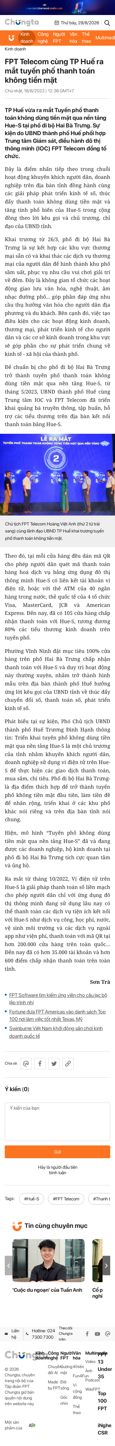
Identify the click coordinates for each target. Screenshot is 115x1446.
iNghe (104, 1425)
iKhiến (78, 1366)
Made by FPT (54, 1385)
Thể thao (86, 37)
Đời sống (64, 1385)
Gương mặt (66, 1369)
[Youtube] (97, 1334)
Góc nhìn (64, 1400)
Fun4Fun (79, 1375)
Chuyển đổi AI (54, 1369)
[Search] (107, 23)
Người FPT (59, 37)
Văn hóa (73, 37)
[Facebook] (87, 1334)
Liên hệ (15, 1334)
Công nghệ (43, 37)
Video (90, 1361)
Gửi (57, 1151)
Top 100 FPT (102, 1400)
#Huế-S (31, 1198)
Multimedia (91, 1353)
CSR (103, 1433)
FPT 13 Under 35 (105, 1365)
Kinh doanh (26, 37)
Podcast (91, 1380)
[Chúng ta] (22, 23)
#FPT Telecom (66, 1198)
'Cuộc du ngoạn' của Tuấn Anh (47, 1290)
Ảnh (88, 1370)
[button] (106, 1265)
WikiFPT (91, 1389)
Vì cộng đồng (77, 1391)
